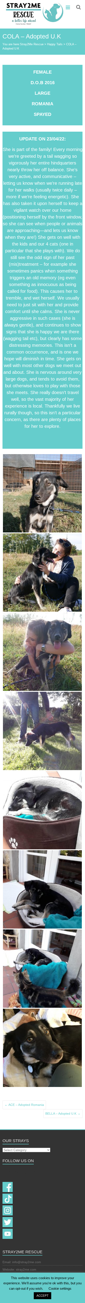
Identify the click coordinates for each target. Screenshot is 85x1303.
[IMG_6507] (42, 652)
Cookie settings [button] (60, 1288)
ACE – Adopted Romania (24, 1105)
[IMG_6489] (42, 493)
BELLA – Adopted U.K (62, 1113)
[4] (42, 968)
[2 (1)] (42, 731)
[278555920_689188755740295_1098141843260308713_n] (42, 1048)
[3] (42, 889)
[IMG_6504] (42, 572)
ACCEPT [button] (42, 1295)
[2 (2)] (42, 810)
